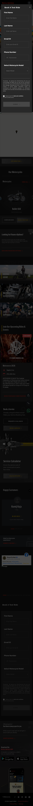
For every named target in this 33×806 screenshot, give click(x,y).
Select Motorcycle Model (14, 65)
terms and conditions (18, 96)
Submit (15, 104)
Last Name (8, 26)
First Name (8, 13)
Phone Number (10, 52)
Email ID (7, 39)
